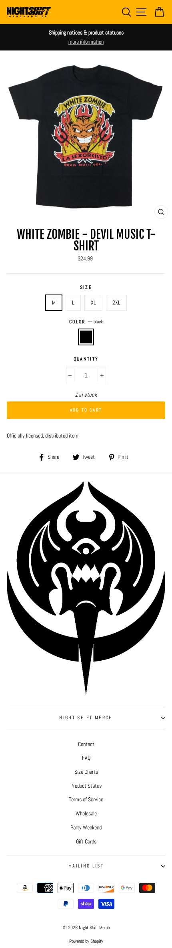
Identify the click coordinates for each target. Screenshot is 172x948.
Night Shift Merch (85, 717)
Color (86, 322)
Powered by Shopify (86, 941)
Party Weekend (86, 827)
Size (86, 287)
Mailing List (86, 866)
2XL (116, 302)
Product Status (86, 785)
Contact (86, 744)
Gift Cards (86, 841)
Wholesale (86, 813)
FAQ (86, 757)
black (86, 336)
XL (93, 302)
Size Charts (86, 771)
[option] (86, 37)
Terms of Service (86, 799)
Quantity (86, 359)
